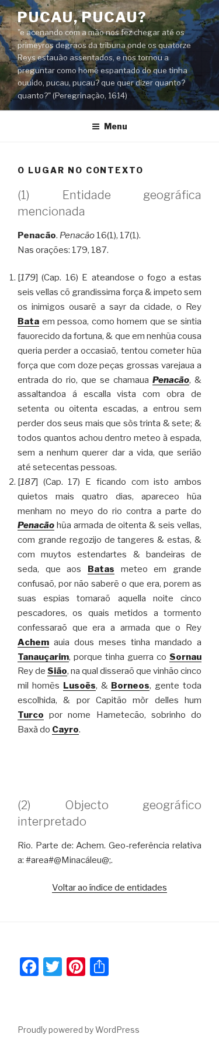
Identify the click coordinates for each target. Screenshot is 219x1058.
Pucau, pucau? (82, 17)
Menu (115, 126)
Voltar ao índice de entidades (109, 887)
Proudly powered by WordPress (79, 1030)
